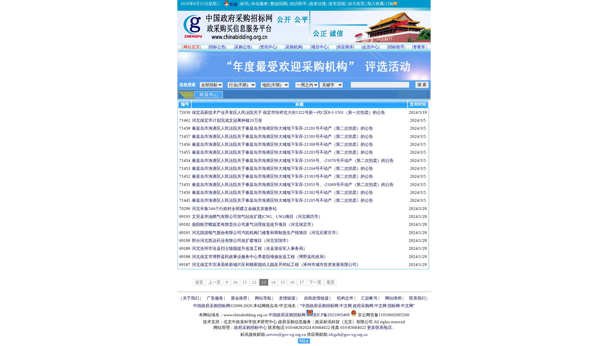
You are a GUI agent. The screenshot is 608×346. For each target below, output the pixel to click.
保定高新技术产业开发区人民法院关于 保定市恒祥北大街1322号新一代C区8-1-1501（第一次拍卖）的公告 (288, 112)
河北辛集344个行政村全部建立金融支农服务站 (234, 208)
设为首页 (356, 3)
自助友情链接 (316, 298)
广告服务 (215, 298)
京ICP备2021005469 (331, 314)
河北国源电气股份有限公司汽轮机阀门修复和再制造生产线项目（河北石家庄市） (266, 232)
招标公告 (217, 47)
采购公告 (243, 47)
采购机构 (294, 47)
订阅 (389, 4)
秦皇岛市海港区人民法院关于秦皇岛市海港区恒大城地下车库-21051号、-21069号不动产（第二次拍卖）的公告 (293, 184)
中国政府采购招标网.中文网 (326, 305)
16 (292, 282)
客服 (233, 4)
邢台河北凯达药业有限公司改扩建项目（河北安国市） (241, 240)
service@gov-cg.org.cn (286, 334)
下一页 (315, 282)
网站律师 (393, 298)
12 (254, 282)
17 (302, 282)
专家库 (419, 47)
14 (273, 282)
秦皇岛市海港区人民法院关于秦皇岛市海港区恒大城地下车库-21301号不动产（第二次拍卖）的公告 (282, 136)
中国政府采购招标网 (211, 305)
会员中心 (370, 47)
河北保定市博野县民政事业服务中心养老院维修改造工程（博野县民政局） (260, 256)
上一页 (214, 282)
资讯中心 (268, 47)
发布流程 (337, 3)
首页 (199, 282)
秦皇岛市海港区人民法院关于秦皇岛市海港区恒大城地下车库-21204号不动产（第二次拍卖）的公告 (282, 168)
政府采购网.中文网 (370, 305)
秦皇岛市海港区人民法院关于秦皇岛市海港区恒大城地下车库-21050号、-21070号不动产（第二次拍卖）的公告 (293, 160)
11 (245, 282)
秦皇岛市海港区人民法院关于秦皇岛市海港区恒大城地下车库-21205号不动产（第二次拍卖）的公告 (282, 200)
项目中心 (319, 47)
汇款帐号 (369, 298)
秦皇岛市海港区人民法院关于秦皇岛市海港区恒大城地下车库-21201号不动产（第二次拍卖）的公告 (282, 128)
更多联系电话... (381, 327)
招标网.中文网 (400, 305)
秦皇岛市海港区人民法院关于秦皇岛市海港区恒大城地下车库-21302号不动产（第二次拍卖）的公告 (282, 192)
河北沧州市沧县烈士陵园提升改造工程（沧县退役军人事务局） (249, 248)
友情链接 (287, 298)
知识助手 (298, 3)
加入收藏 (375, 3)
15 (283, 282)
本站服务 (259, 3)
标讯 (244, 3)
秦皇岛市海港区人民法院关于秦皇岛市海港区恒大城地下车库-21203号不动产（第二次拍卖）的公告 (282, 152)
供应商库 (345, 47)
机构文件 (345, 298)
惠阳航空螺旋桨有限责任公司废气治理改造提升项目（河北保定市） (253, 224)
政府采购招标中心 (250, 327)
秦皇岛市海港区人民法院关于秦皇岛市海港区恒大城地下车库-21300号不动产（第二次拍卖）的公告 (282, 144)
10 (235, 282)
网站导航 (263, 298)
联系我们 (417, 298)
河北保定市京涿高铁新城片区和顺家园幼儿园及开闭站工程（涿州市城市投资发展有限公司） (276, 264)
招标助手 (396, 47)
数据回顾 (279, 3)
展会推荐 (239, 298)
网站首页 (191, 47)
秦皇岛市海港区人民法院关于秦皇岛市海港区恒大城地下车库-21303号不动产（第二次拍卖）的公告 (282, 176)
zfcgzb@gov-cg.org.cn (348, 334)
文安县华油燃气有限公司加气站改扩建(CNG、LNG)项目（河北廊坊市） (257, 216)
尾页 (330, 282)
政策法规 (317, 3)
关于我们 (191, 298)
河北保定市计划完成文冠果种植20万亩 (227, 120)
